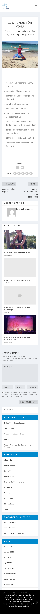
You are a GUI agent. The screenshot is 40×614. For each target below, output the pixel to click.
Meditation (8, 498)
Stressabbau (9, 504)
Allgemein (8, 460)
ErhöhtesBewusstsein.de (14, 533)
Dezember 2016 (10, 574)
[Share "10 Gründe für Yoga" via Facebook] (18, 167)
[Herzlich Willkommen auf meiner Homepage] (20, 295)
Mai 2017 (7, 557)
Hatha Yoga (8, 471)
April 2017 (8, 563)
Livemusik (8, 487)
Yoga (17, 34)
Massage (7, 493)
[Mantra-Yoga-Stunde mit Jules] (20, 239)
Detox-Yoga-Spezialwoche (14, 423)
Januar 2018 (9, 552)
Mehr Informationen (23, 610)
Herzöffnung (9, 476)
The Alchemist (9, 428)
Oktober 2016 (9, 585)
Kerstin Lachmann (22, 31)
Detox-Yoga (8, 439)
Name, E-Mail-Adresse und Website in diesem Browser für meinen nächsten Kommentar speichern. (19, 395)
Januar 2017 (9, 568)
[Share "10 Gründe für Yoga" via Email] (22, 167)
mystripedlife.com (11, 522)
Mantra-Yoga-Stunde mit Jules (17, 252)
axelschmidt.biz (10, 528)
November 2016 (10, 579)
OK (10, 610)
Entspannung (9, 465)
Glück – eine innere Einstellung (17, 280)
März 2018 (8, 546)
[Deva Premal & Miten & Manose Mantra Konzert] (20, 324)
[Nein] (37, 602)
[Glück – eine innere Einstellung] (20, 267)
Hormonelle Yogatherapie (14, 482)
